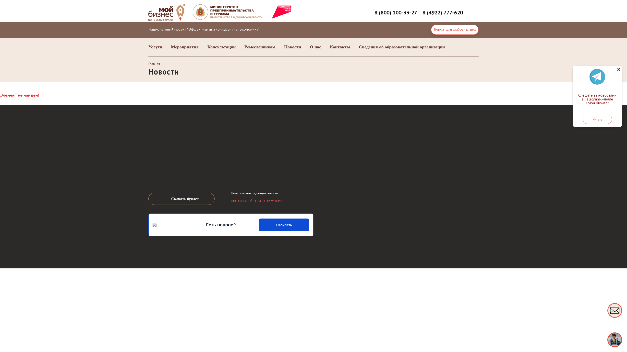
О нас (315, 46)
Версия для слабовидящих (455, 29)
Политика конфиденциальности (254, 193)
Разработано (277, 252)
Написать (284, 224)
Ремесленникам (259, 46)
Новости (292, 46)
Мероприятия (185, 46)
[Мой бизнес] (614, 339)
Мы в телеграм (265, 170)
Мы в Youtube (250, 170)
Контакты (340, 46)
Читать (597, 119)
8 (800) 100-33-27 (395, 12)
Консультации (221, 46)
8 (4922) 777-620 (442, 12)
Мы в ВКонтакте (236, 170)
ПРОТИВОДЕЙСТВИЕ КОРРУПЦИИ (257, 201)
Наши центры (169, 171)
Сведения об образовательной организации (402, 46)
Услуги (155, 46)
